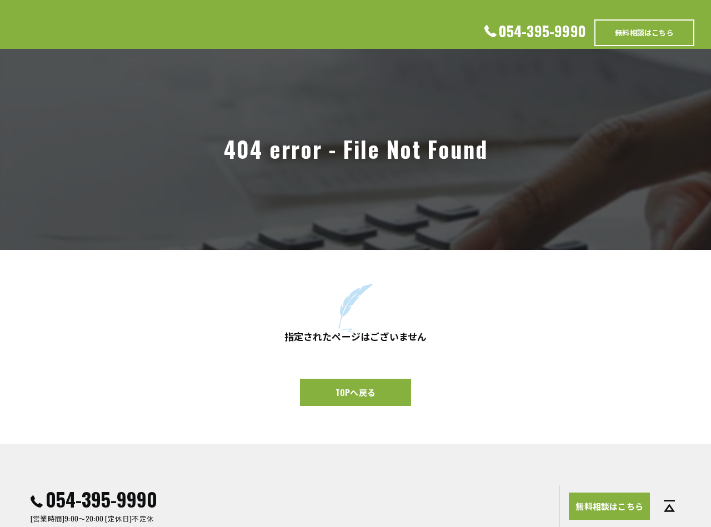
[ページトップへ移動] (669, 506)
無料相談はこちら (644, 32)
